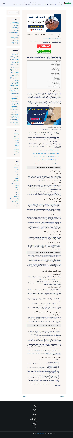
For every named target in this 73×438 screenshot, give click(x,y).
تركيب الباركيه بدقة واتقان (55, 75)
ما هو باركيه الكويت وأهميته (55, 63)
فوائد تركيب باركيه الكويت (55, 64)
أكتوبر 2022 (17, 152)
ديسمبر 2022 (16, 149)
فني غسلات (34, 4)
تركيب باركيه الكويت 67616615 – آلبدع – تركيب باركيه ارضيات (48, 149)
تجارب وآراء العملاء (56, 83)
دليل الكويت (17, 172)
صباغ (17, 2)
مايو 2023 (17, 144)
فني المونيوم (60, 4)
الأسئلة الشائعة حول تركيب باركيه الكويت (53, 86)
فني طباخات (40, 4)
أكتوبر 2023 (17, 135)
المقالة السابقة (63, 396)
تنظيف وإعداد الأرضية (56, 74)
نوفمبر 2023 (16, 133)
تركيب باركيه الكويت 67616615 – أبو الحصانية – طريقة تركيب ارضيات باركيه (46, 153)
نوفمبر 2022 (16, 151)
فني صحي (34, 2)
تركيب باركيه (29, 2)
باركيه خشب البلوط (56, 66)
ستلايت (17, 174)
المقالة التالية (24, 396)
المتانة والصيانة (56, 70)
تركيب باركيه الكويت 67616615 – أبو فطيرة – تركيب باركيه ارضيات (47, 159)
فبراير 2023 (17, 147)
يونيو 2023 (17, 142)
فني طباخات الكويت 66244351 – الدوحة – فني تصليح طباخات (14, 29)
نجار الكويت (22, 4)
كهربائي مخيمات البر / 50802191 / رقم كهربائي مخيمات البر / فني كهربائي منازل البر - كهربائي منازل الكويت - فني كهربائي (14, 56)
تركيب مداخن (22, 2)
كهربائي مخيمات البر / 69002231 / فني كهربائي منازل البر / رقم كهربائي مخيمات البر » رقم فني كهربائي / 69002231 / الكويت (14, 70)
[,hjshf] (35, 433)
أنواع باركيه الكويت (56, 65)
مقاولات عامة (28, 4)
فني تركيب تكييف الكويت (14, 183)
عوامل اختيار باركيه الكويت (55, 69)
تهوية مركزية (16, 4)
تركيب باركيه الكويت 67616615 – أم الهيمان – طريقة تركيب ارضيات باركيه (46, 163)
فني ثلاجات (46, 4)
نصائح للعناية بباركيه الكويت (55, 77)
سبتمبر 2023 (16, 136)
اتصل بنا (4, 3)
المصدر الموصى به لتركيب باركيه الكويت (53, 80)
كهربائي (60, 2)
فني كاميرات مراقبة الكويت (14, 198)
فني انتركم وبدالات (53, 4)
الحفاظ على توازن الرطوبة (55, 79)
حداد (56, 2)
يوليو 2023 (17, 140)
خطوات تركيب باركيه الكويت (55, 73)
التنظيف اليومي (56, 78)
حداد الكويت (17, 171)
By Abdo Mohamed (40, 433)
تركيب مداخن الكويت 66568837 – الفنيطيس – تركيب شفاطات (14, 37)
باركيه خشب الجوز (56, 68)
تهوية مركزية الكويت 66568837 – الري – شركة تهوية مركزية (14, 24)
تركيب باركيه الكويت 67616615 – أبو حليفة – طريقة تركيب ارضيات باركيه (46, 156)
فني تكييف (40, 2)
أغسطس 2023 (16, 138)
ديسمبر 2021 (16, 154)
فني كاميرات (46, 2)
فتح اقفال (13, 2)
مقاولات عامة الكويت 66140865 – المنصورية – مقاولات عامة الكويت (14, 42)
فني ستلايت (52, 2)
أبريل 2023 (17, 145)
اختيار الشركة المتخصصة (55, 82)
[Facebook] (33, 433)
